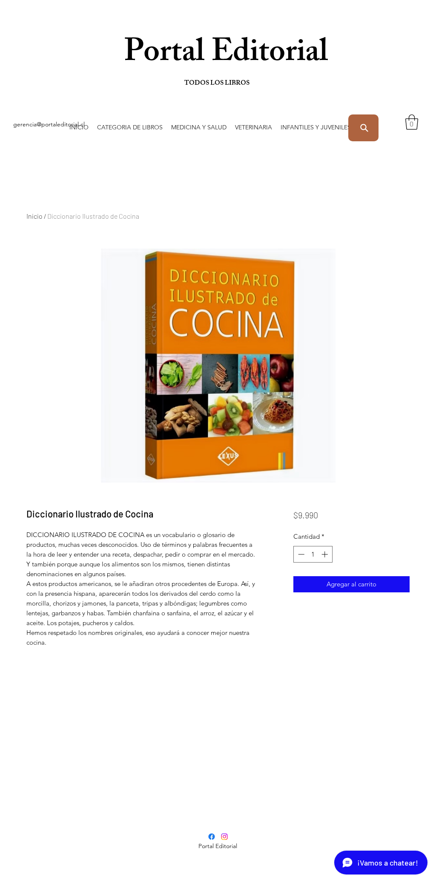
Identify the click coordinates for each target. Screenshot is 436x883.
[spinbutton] (313, 554)
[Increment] (325, 554)
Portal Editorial (185, 55)
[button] (130, 127)
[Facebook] (211, 836)
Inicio (34, 216)
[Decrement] (300, 554)
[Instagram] (224, 836)
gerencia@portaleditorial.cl (49, 124)
